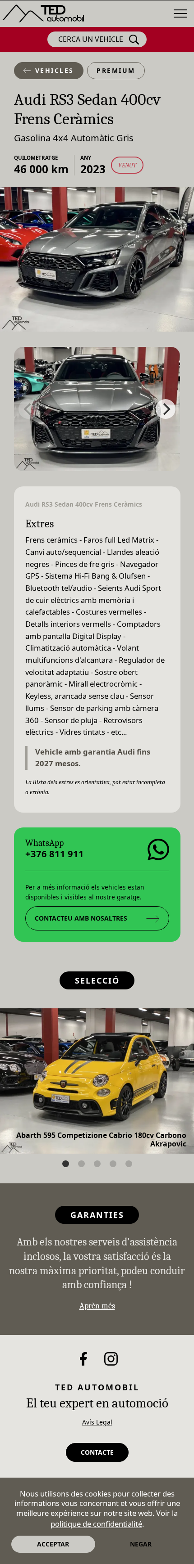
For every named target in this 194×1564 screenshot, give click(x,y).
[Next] (166, 409)
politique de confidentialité (96, 1524)
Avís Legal (97, 1422)
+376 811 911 (54, 853)
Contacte (97, 1452)
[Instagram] (111, 1358)
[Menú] (180, 13)
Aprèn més (97, 1306)
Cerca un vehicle (90, 39)
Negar (141, 1544)
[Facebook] (83, 1358)
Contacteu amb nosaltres (81, 918)
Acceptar (53, 1544)
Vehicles (54, 70)
